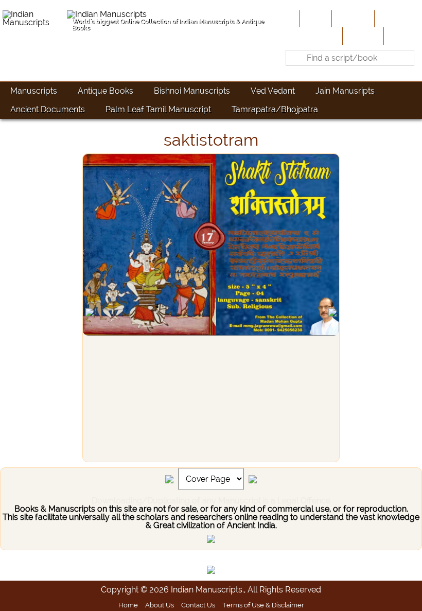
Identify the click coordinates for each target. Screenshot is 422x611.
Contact (401, 35)
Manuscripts (33, 91)
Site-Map (362, 35)
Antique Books (105, 91)
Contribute (397, 18)
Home (314, 18)
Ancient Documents (47, 109)
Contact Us (198, 605)
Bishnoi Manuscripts (192, 91)
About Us (352, 18)
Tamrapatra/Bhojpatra (275, 109)
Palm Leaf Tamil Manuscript (158, 109)
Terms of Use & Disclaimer (263, 605)
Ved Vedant (273, 91)
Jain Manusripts (345, 91)
